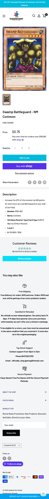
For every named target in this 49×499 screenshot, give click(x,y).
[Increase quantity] (29, 148)
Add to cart (24, 157)
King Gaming (8, 123)
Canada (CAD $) (10, 445)
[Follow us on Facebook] (4, 458)
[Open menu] (4, 16)
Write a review (24, 258)
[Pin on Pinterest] (34, 182)
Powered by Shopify (10, 493)
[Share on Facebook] (29, 182)
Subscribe (11, 433)
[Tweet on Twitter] (39, 182)
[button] (24, 496)
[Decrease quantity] (15, 148)
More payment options (24, 173)
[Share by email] (44, 182)
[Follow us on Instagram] (9, 458)
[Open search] (33, 15)
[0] (44, 15)
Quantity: (7, 148)
